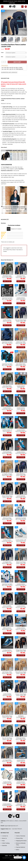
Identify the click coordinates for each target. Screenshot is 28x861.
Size (2, 56)
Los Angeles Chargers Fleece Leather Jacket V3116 (7, 475)
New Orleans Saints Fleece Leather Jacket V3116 (21, 365)
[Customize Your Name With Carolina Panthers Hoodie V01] (7, 334)
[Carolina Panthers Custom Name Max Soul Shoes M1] (7, 400)
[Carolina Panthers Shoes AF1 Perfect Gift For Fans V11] (7, 642)
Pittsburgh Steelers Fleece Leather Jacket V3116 (21, 739)
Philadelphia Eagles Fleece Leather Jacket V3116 (7, 277)
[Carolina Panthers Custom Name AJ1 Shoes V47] (21, 752)
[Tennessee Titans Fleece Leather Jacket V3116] (21, 268)
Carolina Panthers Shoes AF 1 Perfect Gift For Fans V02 (21, 629)
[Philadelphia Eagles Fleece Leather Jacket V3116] (7, 268)
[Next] (25, 22)
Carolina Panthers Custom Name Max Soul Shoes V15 (20, 585)
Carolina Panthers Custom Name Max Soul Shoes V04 (20, 431)
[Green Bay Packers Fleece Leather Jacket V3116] (7, 378)
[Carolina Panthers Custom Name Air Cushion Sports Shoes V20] (21, 400)
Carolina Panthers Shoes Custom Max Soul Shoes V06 (7, 321)
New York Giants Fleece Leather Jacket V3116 (20, 320)
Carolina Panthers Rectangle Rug (21, 386)
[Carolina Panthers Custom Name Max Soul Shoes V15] (21, 576)
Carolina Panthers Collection (12, 42)
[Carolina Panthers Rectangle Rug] (21, 378)
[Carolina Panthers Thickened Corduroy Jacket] (21, 774)
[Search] (22, 6)
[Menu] (2, 6)
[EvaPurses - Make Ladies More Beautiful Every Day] (12, 6)
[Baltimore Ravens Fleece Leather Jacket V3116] (7, 620)
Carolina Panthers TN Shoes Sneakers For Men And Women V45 (7, 431)
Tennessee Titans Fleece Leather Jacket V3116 (21, 277)
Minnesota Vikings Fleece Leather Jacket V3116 (7, 519)
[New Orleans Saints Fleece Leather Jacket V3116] (21, 356)
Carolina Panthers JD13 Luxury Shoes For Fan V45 (21, 541)
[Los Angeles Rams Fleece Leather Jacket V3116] (7, 554)
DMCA (17, 849)
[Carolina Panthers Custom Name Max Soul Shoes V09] (21, 444)
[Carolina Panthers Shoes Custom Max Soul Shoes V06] (7, 312)
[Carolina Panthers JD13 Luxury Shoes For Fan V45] (21, 532)
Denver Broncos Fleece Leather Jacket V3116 (21, 672)
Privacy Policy (19, 838)
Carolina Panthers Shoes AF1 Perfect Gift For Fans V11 (7, 651)
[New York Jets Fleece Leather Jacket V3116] (7, 730)
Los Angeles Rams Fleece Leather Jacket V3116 (7, 563)
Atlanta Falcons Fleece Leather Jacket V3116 (7, 496)
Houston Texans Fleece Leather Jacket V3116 (20, 694)
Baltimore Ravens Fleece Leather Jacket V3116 (7, 629)
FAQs (3, 840)
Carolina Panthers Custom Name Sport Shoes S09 (21, 299)
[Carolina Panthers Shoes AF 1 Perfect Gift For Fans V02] (21, 620)
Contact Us (5, 836)
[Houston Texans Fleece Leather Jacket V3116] (21, 686)
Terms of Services (20, 836)
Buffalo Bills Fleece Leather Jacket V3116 (21, 474)
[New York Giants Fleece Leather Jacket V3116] (21, 312)
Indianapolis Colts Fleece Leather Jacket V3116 (21, 805)
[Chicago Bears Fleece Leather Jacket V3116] (21, 642)
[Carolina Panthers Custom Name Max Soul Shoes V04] (21, 422)
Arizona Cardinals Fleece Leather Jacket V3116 (7, 607)
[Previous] (3, 22)
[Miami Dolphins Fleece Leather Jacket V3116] (7, 708)
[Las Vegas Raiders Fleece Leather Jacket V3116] (7, 752)
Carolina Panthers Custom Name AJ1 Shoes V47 (21, 761)
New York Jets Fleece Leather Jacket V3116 (7, 738)
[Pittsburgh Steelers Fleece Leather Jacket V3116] (21, 730)
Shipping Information (21, 840)
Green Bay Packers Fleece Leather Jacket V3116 (7, 387)
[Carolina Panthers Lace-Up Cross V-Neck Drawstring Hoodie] (21, 598)
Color (2, 52)
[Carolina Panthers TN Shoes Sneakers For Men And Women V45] (7, 422)
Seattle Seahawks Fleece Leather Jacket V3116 (21, 497)
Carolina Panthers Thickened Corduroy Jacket (20, 783)
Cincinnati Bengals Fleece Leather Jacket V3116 (7, 453)
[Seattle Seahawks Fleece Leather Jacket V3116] (21, 488)
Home (2, 42)
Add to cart (17, 62)
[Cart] (26, 6)
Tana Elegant (6, 167)
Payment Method (20, 847)
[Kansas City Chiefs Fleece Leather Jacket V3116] (21, 334)
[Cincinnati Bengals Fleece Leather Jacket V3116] (7, 444)
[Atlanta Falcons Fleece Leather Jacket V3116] (7, 488)
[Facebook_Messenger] (24, 857)
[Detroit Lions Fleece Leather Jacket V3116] (21, 554)
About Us (4, 838)
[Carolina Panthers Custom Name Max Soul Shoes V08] (7, 532)
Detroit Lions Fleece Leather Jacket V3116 (21, 562)
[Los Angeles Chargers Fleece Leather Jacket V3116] (7, 466)
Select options (7, 281)
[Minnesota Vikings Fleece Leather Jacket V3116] (7, 510)
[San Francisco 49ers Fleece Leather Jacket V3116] (7, 664)
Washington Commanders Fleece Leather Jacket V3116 (21, 717)
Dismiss (17, 3)
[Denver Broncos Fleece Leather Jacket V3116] (21, 664)
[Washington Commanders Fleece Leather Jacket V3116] (21, 708)
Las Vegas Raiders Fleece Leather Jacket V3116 (7, 761)
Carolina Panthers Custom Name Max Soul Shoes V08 (7, 541)
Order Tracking (5, 843)
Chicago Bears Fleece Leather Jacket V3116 (21, 650)
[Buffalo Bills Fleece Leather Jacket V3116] (21, 466)
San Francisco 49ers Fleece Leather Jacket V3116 (7, 673)
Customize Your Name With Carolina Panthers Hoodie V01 (7, 343)
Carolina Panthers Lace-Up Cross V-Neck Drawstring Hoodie (21, 607)
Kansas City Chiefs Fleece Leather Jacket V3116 (21, 343)
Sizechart (4, 845)
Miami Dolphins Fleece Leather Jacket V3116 (7, 716)
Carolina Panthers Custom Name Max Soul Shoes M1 (7, 409)
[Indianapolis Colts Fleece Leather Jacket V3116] (21, 796)
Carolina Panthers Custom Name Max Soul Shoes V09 (20, 453)
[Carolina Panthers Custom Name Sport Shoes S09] (21, 290)
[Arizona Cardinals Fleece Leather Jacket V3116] (7, 598)
